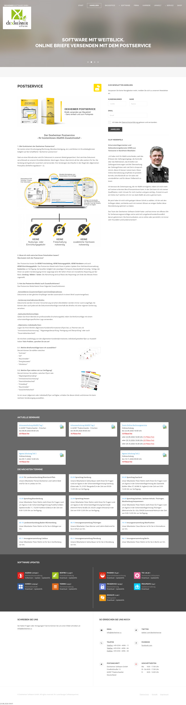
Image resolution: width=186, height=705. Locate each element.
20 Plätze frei (24, 433)
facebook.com (147, 645)
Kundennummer (115, 99)
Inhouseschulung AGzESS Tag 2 (83, 425)
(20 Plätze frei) (148, 440)
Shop (179, 5)
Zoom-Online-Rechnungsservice (134, 425)
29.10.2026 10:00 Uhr (134, 440)
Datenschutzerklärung (130, 122)
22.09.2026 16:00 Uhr (134, 437)
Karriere (146, 5)
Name (131, 99)
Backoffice (110, 5)
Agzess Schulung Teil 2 (131, 453)
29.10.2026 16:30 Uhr (134, 443)
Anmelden (94, 5)
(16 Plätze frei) (148, 437)
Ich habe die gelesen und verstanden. (134, 122)
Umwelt (157, 5)
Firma (136, 5)
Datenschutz (144, 694)
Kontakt (155, 694)
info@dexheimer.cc (24, 628)
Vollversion (29, 578)
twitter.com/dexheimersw (151, 632)
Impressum (164, 694)
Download (64, 578)
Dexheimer (16, 5)
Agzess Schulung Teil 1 (28, 453)
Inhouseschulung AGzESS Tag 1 (31, 425)
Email (110, 111)
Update (38, 578)
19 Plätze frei (24, 461)
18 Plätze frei (76, 433)
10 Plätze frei (127, 433)
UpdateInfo (46, 578)
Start (80, 5)
